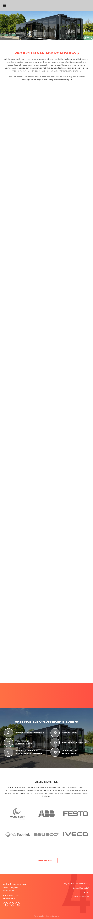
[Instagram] (11, 904)
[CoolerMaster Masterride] (22, 550)
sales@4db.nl (11, 898)
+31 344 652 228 (12, 895)
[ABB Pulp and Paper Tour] (46, 140)
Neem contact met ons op (45, 700)
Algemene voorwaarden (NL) (77, 883)
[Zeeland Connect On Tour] (22, 647)
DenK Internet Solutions (50, 916)
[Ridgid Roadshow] (46, 430)
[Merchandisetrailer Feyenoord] (22, 502)
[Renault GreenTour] (22, 357)
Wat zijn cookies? (82, 897)
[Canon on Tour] (22, 309)
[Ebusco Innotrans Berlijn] (22, 213)
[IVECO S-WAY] (22, 261)
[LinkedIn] (17, 904)
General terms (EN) (81, 888)
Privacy (87, 892)
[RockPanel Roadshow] (22, 599)
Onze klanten (45, 860)
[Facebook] (5, 904)
